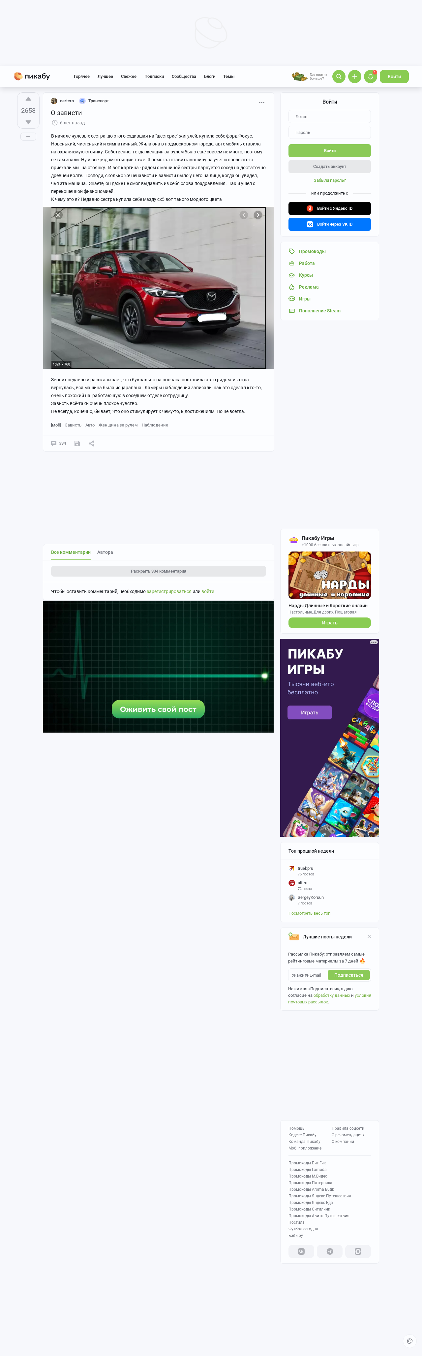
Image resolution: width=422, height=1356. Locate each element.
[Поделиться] (91, 443)
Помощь (296, 1128)
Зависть (73, 425)
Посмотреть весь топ (309, 913)
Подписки (154, 76)
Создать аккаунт (329, 166)
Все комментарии (71, 552)
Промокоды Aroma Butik (311, 1189)
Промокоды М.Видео (307, 1176)
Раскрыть (158, 571)
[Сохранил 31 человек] (77, 443)
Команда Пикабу (304, 1141)
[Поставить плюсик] (28, 98)
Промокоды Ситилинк (309, 1209)
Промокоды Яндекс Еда (310, 1202)
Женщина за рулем (118, 425)
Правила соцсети (348, 1128)
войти (207, 591)
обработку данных (332, 995)
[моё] (56, 425)
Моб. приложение (304, 1148)
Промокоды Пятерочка (310, 1183)
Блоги (209, 76)
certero (67, 100)
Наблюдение (155, 425)
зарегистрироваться (169, 591)
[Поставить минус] (28, 122)
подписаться (348, 975)
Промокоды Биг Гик (307, 1163)
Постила (296, 1222)
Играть (330, 622)
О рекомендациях (348, 1135)
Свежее (128, 76)
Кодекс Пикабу (302, 1135)
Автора (105, 552)
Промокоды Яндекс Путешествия (319, 1196)
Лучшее (105, 76)
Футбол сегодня (303, 1229)
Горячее (82, 76)
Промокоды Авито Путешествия (318, 1216)
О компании (343, 1141)
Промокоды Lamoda (307, 1169)
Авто (90, 425)
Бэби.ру (295, 1235)
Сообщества (184, 76)
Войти (394, 76)
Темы (228, 76)
